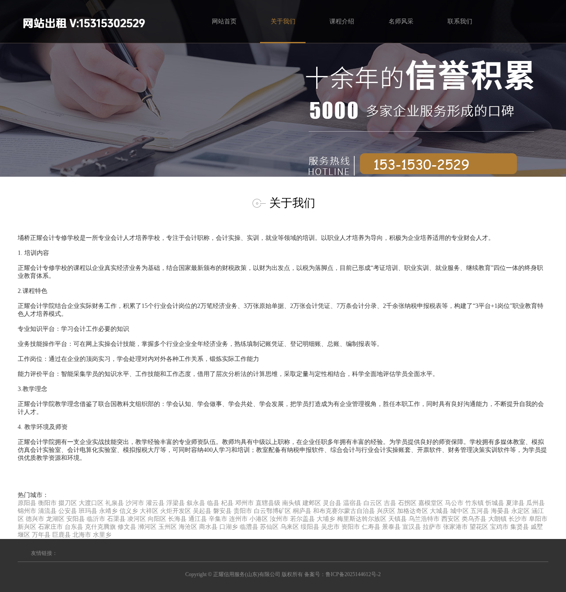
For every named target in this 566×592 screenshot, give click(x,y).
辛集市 (218, 519)
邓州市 (244, 503)
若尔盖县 (302, 519)
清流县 (47, 511)
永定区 (520, 511)
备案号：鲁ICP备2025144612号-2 (342, 574)
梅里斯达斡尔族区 (361, 519)
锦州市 (27, 511)
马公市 (454, 503)
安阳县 (75, 519)
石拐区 (407, 503)
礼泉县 (114, 503)
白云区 (372, 503)
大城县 (439, 511)
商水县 (208, 527)
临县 (213, 503)
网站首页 (224, 21)
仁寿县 (371, 527)
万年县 (41, 534)
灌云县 (155, 503)
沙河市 (135, 503)
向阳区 (157, 519)
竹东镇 (474, 503)
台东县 (74, 527)
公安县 (67, 511)
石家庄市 (50, 527)
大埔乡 (326, 519)
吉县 (390, 503)
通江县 (197, 519)
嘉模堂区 (430, 503)
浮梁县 (175, 503)
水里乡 (102, 534)
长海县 (177, 519)
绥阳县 (310, 527)
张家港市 (455, 527)
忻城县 (495, 503)
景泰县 (391, 527)
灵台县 (332, 503)
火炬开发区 (175, 511)
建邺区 (311, 503)
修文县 (127, 527)
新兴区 (27, 527)
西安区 (450, 519)
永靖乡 (108, 511)
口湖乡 (228, 527)
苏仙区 (269, 527)
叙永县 (196, 503)
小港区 (258, 519)
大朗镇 (497, 519)
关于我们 (283, 21)
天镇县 (397, 519)
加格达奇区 (412, 511)
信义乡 (128, 511)
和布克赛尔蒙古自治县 (344, 511)
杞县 (227, 503)
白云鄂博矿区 (272, 511)
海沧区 (188, 527)
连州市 (238, 519)
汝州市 (279, 519)
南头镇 (291, 503)
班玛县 (88, 511)
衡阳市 (47, 503)
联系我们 (459, 21)
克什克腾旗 (100, 527)
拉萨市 (432, 527)
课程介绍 (341, 21)
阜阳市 (538, 519)
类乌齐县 (474, 519)
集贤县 (519, 527)
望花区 (479, 527)
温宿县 (352, 503)
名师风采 (401, 21)
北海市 (82, 534)
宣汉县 (411, 527)
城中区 (459, 511)
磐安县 (222, 511)
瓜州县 (535, 503)
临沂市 (96, 519)
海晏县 (500, 511)
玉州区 (167, 527)
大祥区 (149, 511)
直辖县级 (268, 503)
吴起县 (202, 511)
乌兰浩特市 (424, 519)
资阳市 (350, 527)
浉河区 (147, 527)
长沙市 (518, 519)
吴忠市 (330, 527)
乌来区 (289, 527)
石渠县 (116, 519)
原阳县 (27, 503)
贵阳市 (242, 511)
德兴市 (35, 519)
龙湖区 (55, 519)
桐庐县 (302, 511)
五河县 (479, 511)
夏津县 (515, 503)
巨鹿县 (61, 534)
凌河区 (136, 519)
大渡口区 (91, 503)
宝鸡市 (499, 527)
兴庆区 (386, 511)
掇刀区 (67, 503)
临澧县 (249, 527)
